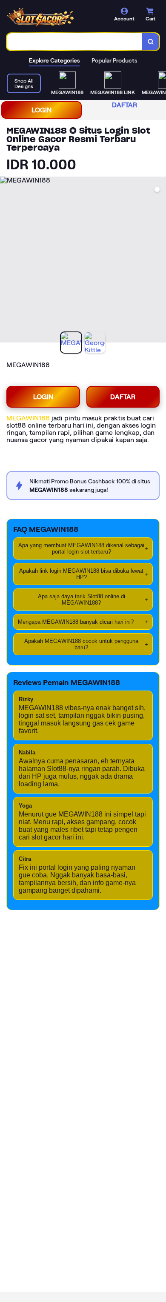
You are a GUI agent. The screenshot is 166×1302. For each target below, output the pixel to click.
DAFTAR (124, 104)
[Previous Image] (7, 260)
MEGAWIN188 (28, 418)
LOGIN (41, 110)
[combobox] (75, 41)
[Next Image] (159, 260)
